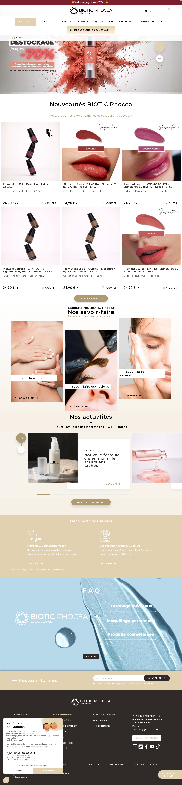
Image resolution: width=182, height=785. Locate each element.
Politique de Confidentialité (146, 726)
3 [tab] (69, 456)
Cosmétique (59, 693)
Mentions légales (116, 726)
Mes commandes (22, 687)
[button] (91, 260)
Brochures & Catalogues (26, 699)
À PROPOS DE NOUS (103, 676)
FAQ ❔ (17, 710)
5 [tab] (101, 456)
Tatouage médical (62, 682)
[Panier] (167, 11)
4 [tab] (85, 456)
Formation (58, 699)
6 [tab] (116, 456)
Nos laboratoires (101, 687)
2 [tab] (54, 456)
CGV (15, 682)
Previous (21, 411)
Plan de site (94, 726)
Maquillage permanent (65, 687)
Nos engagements (102, 682)
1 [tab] (38, 456)
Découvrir (113, 445)
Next (21, 400)
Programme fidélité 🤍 (25, 716)
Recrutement (60, 710)
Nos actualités (20, 705)
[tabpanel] (80, 424)
